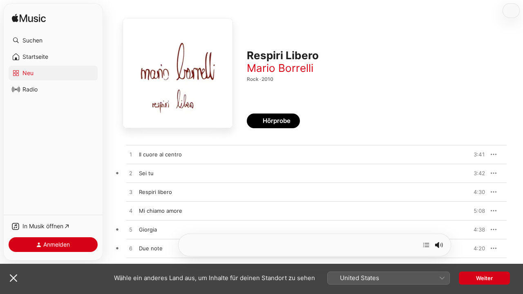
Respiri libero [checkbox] (155, 192)
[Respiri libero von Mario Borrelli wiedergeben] (131, 192)
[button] (53, 40)
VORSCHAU (474, 154)
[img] (29, 18)
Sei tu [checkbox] (146, 173)
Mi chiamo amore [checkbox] (160, 210)
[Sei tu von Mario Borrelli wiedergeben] (131, 173)
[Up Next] (426, 245)
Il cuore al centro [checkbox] (160, 154)
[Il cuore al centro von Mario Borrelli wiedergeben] (131, 154)
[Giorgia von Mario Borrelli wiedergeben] (131, 230)
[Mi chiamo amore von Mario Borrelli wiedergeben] (131, 211)
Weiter (484, 278)
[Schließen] (13, 278)
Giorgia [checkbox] (148, 229)
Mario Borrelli (280, 68)
